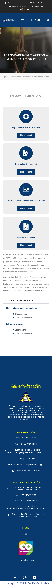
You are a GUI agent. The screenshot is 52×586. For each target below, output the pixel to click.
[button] (22, 20)
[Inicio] (5, 77)
